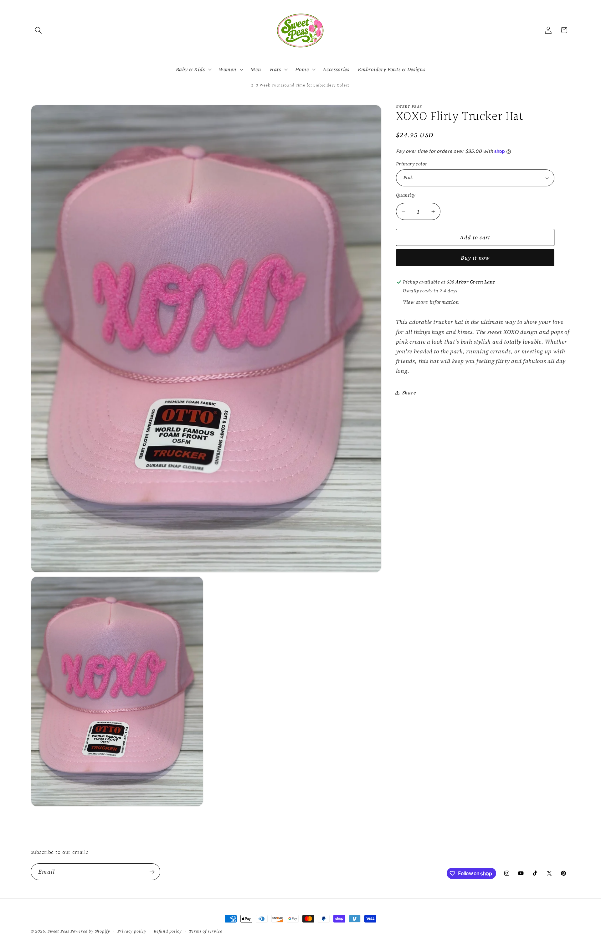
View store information (431, 302)
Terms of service (205, 931)
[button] (39, 30)
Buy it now (475, 258)
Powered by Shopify (90, 931)
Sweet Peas (58, 931)
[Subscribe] (152, 872)
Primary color (412, 164)
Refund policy (168, 931)
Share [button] (409, 392)
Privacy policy (131, 931)
